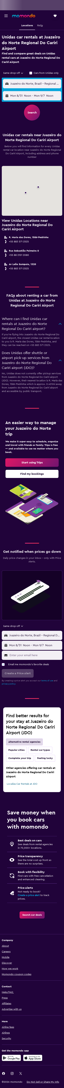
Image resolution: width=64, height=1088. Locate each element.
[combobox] (13, 73)
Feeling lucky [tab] (45, 758)
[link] (32, 462)
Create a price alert (29, 895)
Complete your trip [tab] (19, 758)
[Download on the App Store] (32, 1058)
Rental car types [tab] (40, 750)
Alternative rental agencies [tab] (24, 742)
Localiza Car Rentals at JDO (22, 784)
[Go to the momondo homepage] (23, 15)
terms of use (47, 681)
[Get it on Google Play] (11, 1058)
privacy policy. (9, 684)
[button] (6, 16)
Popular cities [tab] (16, 750)
